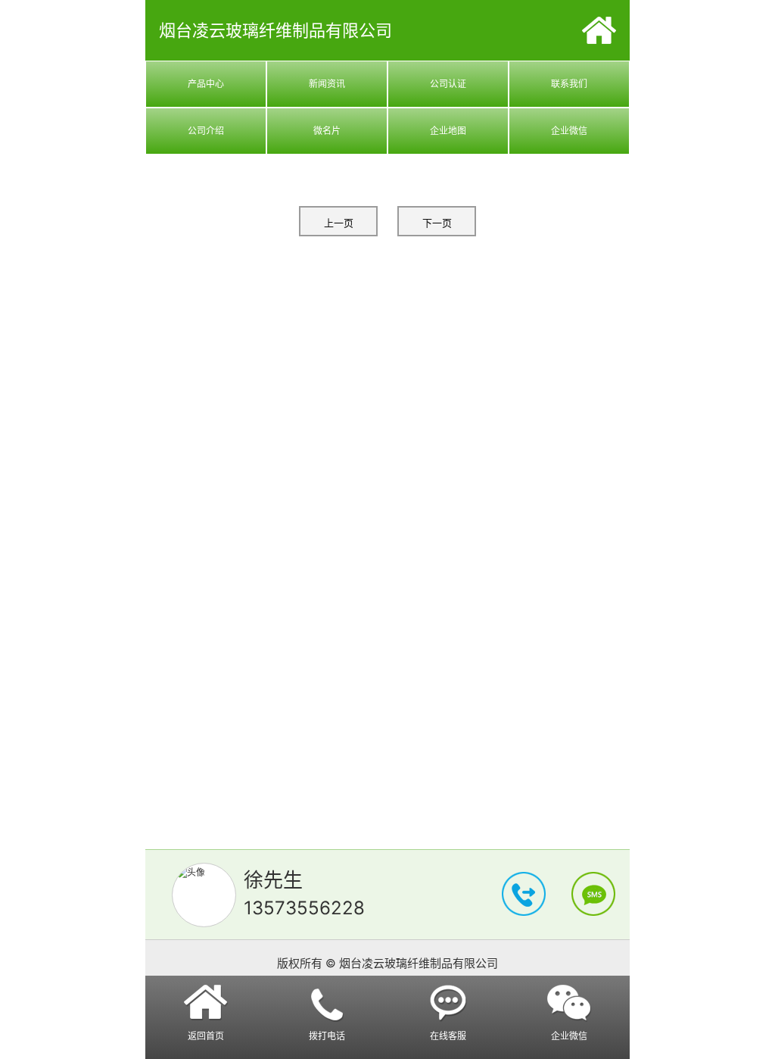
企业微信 (569, 130)
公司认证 (448, 83)
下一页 (437, 223)
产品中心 (206, 83)
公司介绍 (206, 130)
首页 (599, 30)
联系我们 (569, 83)
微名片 (327, 130)
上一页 (338, 223)
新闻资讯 (327, 83)
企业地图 (448, 130)
